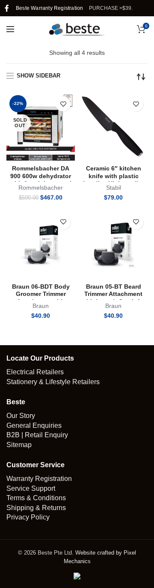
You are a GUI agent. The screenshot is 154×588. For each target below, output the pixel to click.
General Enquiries (34, 425)
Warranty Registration (39, 478)
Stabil (113, 187)
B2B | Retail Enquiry (37, 435)
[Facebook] (7, 8)
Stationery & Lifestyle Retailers (53, 381)
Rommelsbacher (40, 187)
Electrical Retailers (35, 372)
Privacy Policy (28, 517)
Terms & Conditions (36, 497)
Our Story (20, 415)
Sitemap (19, 444)
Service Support (30, 488)
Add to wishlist (63, 103)
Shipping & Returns (36, 507)
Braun (41, 305)
